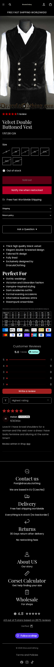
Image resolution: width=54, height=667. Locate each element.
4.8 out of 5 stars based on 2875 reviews (27, 620)
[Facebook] (22, 662)
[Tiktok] (32, 662)
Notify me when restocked (27, 190)
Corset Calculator (27, 580)
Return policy (8, 215)
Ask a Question (27, 229)
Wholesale (27, 599)
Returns (27, 529)
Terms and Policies (27, 655)
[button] (9, 114)
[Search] (10, 4)
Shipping (6, 208)
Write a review (27, 391)
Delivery (27, 503)
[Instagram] (27, 662)
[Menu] (3, 4)
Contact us (27, 478)
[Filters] (5, 400)
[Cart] (50, 4)
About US (27, 561)
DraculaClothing (30, 648)
